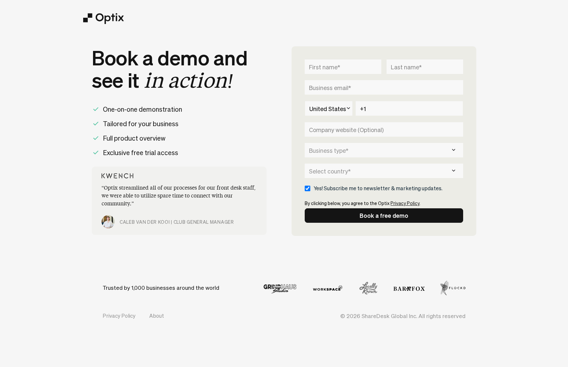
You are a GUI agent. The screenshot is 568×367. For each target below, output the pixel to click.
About (156, 315)
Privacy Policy (404, 203)
